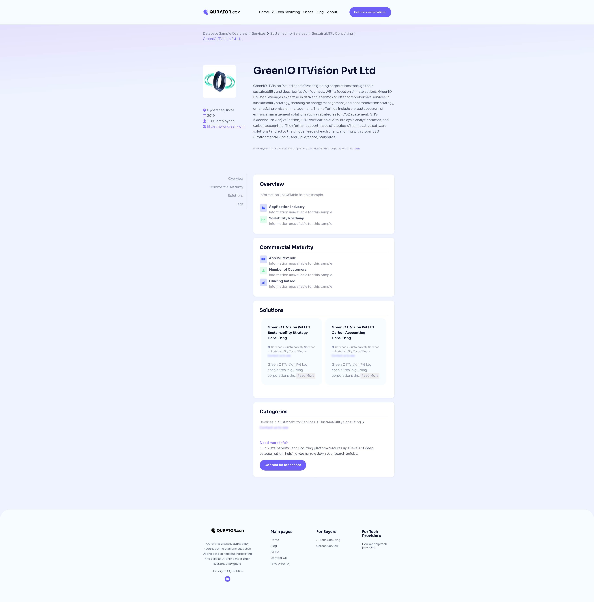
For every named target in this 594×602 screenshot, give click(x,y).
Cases (308, 12)
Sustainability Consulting (332, 34)
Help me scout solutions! (370, 12)
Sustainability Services (288, 34)
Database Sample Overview (225, 34)
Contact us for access (283, 465)
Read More (305, 376)
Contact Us (279, 557)
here (357, 148)
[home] (221, 12)
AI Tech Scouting (286, 12)
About (332, 12)
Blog (320, 12)
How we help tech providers (374, 546)
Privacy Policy (280, 563)
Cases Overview (327, 545)
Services (259, 34)
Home (264, 12)
